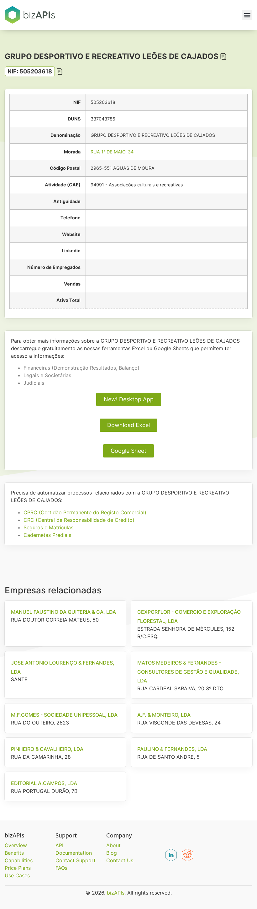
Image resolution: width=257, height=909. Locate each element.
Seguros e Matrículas (48, 527)
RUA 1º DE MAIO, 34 (112, 151)
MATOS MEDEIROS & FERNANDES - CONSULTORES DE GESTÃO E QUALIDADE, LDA (188, 672)
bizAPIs (115, 893)
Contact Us (119, 860)
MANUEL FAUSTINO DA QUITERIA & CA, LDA (63, 612)
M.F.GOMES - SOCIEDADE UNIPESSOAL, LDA (64, 715)
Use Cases (17, 875)
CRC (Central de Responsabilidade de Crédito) (79, 520)
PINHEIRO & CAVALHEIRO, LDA (47, 749)
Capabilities (19, 860)
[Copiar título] (223, 56)
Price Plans (18, 868)
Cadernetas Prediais (47, 535)
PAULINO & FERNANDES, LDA (172, 749)
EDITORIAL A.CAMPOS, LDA (44, 783)
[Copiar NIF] (59, 71)
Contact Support (75, 860)
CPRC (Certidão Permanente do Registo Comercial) (85, 512)
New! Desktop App (129, 399)
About (113, 845)
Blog (111, 853)
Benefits (14, 853)
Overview (16, 845)
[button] (247, 15)
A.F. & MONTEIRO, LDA (164, 715)
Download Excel (128, 425)
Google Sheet (128, 450)
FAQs (61, 868)
